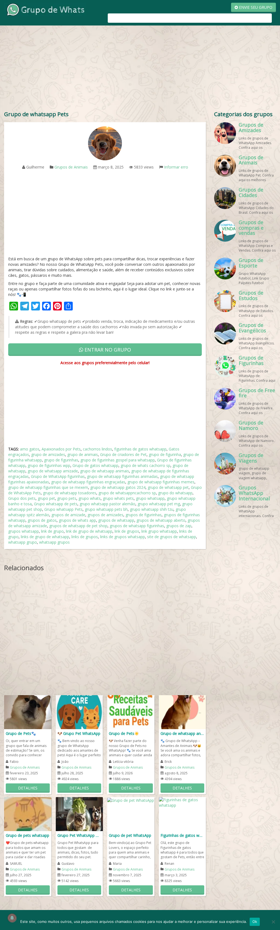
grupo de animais (82, 454)
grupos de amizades (105, 514)
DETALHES (27, 788)
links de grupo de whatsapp (45, 536)
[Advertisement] (140, 69)
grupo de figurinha (165, 454)
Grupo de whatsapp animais (183, 733)
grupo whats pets (118, 498)
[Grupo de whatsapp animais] (182, 711)
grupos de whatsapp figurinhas (137, 525)
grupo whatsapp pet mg (159, 503)
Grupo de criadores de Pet (123, 454)
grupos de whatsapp (116, 520)
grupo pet (46, 498)
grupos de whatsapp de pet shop (78, 525)
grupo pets (66, 498)
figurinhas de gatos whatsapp (140, 449)
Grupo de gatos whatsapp (95, 465)
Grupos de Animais (71, 167)
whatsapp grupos (54, 542)
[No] (273, 922)
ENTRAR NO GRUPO (107, 349)
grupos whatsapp (23, 531)
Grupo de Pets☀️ (124, 733)
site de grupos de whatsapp (171, 536)
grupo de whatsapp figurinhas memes (160, 481)
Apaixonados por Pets (61, 449)
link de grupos (127, 531)
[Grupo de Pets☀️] (130, 711)
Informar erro (176, 167)
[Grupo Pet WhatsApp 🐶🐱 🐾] (79, 813)
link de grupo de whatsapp (89, 531)
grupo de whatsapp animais (104, 470)
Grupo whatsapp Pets (63, 509)
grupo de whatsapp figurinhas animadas (122, 476)
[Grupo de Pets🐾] (27, 711)
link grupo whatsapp (159, 531)
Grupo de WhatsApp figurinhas (58, 476)
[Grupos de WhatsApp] (45, 9)
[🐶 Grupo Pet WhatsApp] (79, 711)
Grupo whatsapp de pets (55, 503)
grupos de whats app (77, 520)
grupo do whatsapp (175, 492)
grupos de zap (178, 525)
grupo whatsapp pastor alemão (107, 503)
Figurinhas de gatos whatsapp (183, 835)
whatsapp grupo (22, 542)
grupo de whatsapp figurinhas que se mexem (48, 487)
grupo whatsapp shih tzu (151, 509)
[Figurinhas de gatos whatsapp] (182, 802)
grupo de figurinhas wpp (49, 465)
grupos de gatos (42, 520)
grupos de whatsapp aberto (160, 520)
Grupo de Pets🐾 (21, 733)
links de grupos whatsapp (122, 536)
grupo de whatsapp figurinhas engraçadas (88, 481)
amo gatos (29, 449)
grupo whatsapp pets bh (106, 509)
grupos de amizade (68, 514)
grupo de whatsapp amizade (53, 470)
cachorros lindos (97, 449)
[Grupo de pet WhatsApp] (130, 799)
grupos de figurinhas (144, 514)
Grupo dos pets (22, 498)
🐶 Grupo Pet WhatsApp (78, 733)
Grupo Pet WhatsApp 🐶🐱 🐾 (79, 835)
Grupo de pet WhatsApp (130, 835)
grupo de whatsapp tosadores (69, 492)
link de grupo (52, 531)
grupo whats (89, 498)
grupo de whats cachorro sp (145, 465)
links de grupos (84, 536)
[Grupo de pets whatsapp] (27, 813)
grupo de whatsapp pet (168, 487)
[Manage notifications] (12, 918)
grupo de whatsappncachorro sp (127, 492)
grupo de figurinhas (61, 460)
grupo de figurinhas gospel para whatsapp (117, 460)
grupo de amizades (48, 454)
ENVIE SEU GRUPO (255, 7)
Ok (254, 921)
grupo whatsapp (150, 498)
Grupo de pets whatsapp (27, 835)
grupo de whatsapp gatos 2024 (117, 487)
